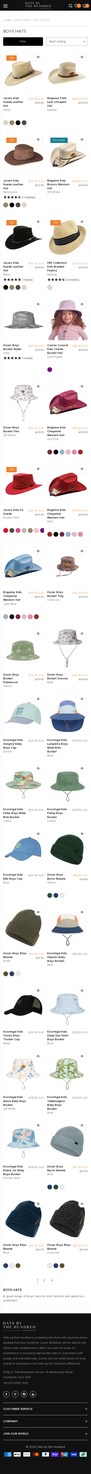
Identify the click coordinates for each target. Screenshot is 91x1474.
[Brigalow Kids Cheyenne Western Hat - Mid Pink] (74, 452)
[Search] (70, 5)
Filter (23, 41)
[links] (7, 1394)
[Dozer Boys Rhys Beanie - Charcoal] (18, 973)
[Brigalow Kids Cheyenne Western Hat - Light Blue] (62, 452)
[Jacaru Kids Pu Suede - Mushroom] (30, 530)
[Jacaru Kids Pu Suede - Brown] (11, 530)
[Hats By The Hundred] (38, 5)
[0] (76, 5)
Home (7, 20)
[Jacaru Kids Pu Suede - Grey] (24, 530)
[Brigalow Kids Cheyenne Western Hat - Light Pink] (68, 452)
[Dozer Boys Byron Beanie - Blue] (55, 895)
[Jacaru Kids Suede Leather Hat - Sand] (5, 122)
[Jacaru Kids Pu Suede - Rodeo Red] (5, 530)
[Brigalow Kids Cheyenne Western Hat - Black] (55, 452)
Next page (52, 1280)
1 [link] (37, 1280)
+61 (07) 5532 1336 (15, 1383)
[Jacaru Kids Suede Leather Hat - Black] (18, 122)
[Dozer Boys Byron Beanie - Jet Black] (62, 895)
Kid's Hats (23, 20)
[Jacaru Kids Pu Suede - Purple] (42, 530)
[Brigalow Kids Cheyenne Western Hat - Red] (80, 452)
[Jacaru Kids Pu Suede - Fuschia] (18, 530)
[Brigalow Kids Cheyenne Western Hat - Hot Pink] (49, 452)
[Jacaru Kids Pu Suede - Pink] (36, 530)
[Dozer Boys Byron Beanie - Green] (49, 895)
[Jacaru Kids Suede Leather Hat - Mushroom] (11, 122)
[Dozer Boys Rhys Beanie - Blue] (11, 973)
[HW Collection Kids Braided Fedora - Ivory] (55, 287)
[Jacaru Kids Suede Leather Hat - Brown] (24, 122)
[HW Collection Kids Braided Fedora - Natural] (49, 287)
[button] (38, 57)
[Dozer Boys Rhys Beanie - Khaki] (5, 973)
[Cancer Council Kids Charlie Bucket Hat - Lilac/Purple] (49, 369)
